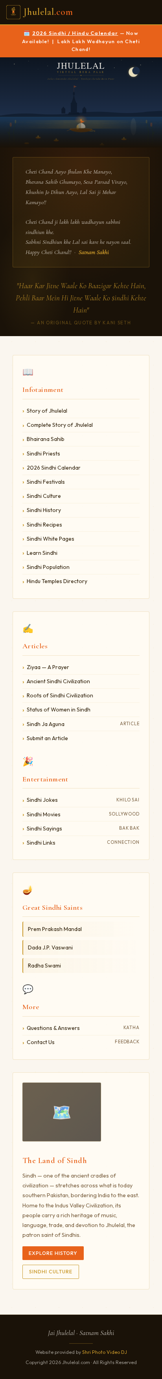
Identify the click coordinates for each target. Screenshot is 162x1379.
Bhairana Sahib (45, 439)
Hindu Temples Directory (57, 581)
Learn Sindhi (42, 552)
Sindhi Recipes (44, 524)
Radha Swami (44, 965)
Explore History (53, 1253)
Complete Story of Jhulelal (60, 424)
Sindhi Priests (43, 453)
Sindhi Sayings (83, 828)
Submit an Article (47, 738)
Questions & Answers (83, 1028)
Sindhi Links (83, 842)
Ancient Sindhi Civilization (58, 681)
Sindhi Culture (44, 495)
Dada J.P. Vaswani (50, 947)
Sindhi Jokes (83, 799)
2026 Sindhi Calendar (54, 467)
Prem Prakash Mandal (55, 929)
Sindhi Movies (83, 814)
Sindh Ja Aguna (83, 724)
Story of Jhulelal (47, 410)
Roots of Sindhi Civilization (60, 695)
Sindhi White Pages (50, 538)
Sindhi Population (48, 567)
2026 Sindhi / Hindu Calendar (75, 33)
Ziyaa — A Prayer (48, 667)
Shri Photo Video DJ (104, 1352)
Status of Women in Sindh (58, 709)
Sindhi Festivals (46, 481)
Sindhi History (44, 510)
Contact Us (83, 1042)
